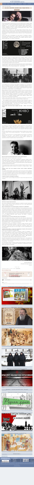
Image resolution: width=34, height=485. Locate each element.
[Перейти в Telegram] (26, 461)
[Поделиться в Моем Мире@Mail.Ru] (5, 270)
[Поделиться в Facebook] (2, 270)
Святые (3, 387)
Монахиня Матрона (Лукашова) (10, 346)
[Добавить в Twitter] (8, 270)
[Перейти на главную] (17, 1)
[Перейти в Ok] (23, 461)
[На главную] (1, 4)
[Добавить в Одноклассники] (6, 270)
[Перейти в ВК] (23, 459)
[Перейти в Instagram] (28, 459)
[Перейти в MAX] (28, 461)
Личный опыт (4, 410)
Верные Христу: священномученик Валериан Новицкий (17, 368)
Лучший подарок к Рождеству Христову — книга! (17, 286)
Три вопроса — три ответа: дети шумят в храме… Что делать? (17, 389)
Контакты (15, 458)
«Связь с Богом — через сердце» (17, 307)
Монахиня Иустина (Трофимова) (10, 431)
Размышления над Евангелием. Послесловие (17, 327)
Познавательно (4, 305)
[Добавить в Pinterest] (7, 270)
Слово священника (4, 454)
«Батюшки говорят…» (17, 453)
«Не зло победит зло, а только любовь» (17, 412)
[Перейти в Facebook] (25, 459)
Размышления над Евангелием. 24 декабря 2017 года (17, 433)
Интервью (17, 9)
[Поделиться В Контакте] (10, 270)
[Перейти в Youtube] (26, 459)
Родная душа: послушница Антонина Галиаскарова (17, 392)
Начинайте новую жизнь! (17, 348)
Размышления (4, 346)
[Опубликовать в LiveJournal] (3, 270)
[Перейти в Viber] (25, 461)
